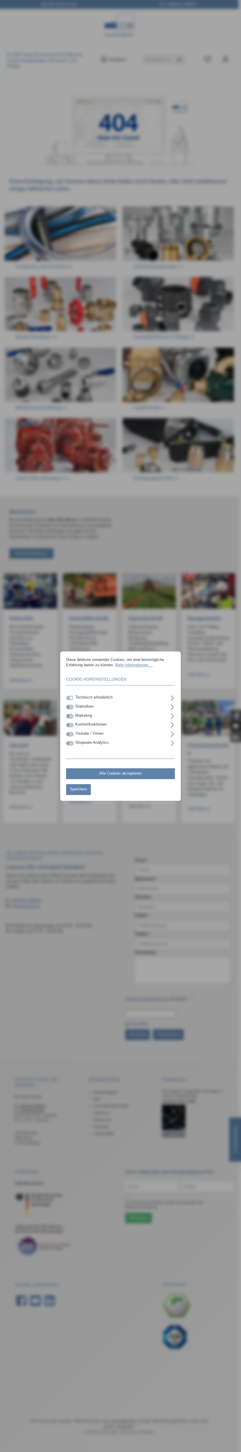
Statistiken (84, 706)
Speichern (78, 789)
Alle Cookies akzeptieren (120, 774)
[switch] (69, 707)
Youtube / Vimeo (89, 734)
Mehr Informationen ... (134, 665)
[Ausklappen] (172, 697)
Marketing (83, 716)
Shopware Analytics (92, 743)
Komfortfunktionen (90, 725)
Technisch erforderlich (94, 697)
